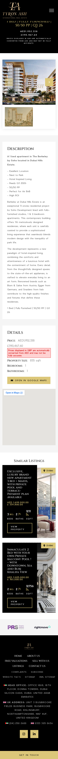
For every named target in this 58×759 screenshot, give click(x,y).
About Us (33, 656)
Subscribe (37, 672)
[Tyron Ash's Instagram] (24, 734)
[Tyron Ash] (14, 10)
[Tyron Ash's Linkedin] (34, 734)
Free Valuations (16, 661)
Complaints (19, 672)
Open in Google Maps (31, 380)
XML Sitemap (47, 677)
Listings (18, 666)
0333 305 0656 (44, 723)
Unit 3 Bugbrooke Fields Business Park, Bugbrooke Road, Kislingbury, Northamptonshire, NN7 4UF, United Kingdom (28, 710)
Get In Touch (29, 755)
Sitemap (30, 677)
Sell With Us (40, 661)
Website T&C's (12, 677)
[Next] (49, 82)
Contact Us (37, 666)
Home (18, 656)
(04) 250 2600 (18, 723)
